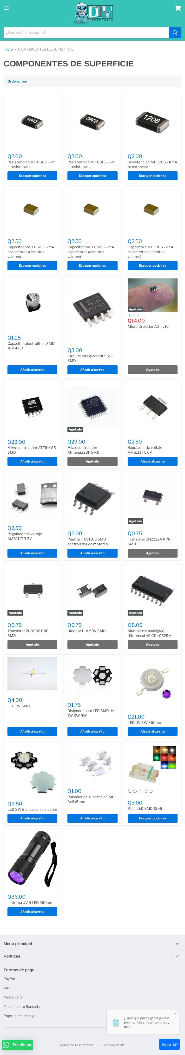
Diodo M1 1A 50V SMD (86, 631)
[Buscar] (175, 32)
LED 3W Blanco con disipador (32, 809)
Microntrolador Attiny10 (148, 326)
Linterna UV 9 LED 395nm (29, 903)
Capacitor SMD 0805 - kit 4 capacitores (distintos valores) (90, 252)
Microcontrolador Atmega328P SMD (83, 450)
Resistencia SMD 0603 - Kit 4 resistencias (31, 164)
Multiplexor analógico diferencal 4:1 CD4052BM (150, 633)
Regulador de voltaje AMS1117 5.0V (145, 450)
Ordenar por (17, 81)
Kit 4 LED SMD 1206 (145, 808)
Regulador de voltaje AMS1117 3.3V (24, 536)
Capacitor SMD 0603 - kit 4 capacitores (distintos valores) (30, 252)
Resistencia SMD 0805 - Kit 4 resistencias (91, 164)
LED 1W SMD (18, 706)
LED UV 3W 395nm (144, 722)
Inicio (8, 49)
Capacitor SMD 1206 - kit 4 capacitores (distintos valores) (150, 252)
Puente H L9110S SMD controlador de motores (87, 541)
